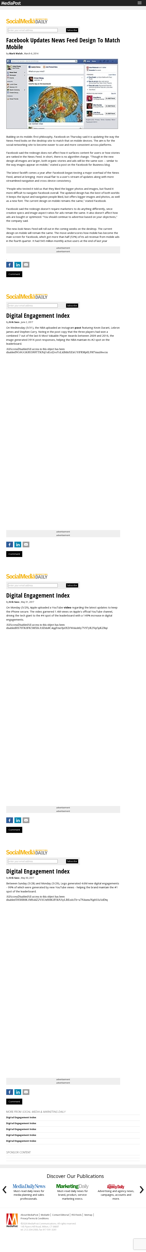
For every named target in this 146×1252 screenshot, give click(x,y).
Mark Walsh (16, 53)
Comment (14, 274)
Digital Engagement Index (21, 1117)
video (67, 607)
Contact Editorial (60, 1214)
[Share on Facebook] (9, 265)
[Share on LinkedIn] (17, 265)
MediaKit (45, 1214)
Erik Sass (14, 322)
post (78, 327)
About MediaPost (29, 1214)
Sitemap (88, 1214)
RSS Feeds (77, 1214)
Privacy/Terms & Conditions (35, 1218)
